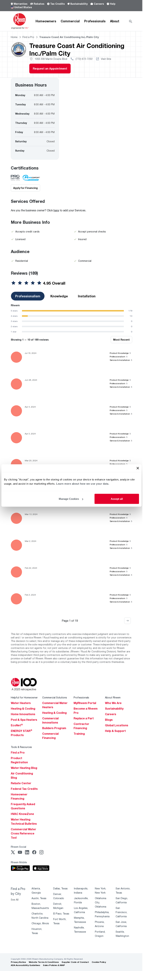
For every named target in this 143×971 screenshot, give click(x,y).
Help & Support (115, 731)
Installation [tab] (87, 296)
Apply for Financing (25, 187)
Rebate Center (21, 783)
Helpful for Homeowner (24, 697)
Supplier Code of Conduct (75, 962)
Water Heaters (21, 703)
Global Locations (116, 725)
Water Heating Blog (24, 768)
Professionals (95, 21)
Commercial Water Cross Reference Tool (23, 833)
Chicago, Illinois (40, 923)
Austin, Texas (39, 898)
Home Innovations (23, 714)
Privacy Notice (18, 962)
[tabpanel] (71, 318)
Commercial (70, 21)
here (56, 210)
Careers (99, 3)
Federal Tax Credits (24, 789)
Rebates (39, 3)
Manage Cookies (69, 498)
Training (79, 733)
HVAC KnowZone (22, 814)
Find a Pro (18, 752)
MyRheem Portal (85, 703)
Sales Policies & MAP (54, 965)
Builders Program (54, 728)
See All (14, 899)
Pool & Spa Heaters (24, 719)
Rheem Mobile (19, 862)
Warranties (20, 3)
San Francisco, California (121, 912)
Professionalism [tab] (27, 296)
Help (112, 3)
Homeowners (46, 21)
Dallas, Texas (60, 888)
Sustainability (79, 3)
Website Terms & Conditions (44, 962)
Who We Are (113, 703)
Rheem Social (18, 846)
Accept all (117, 498)
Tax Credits (57, 3)
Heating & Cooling (23, 708)
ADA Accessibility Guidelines (25, 965)
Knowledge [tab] (59, 296)
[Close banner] (138, 468)
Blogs (109, 719)
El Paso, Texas (61, 913)
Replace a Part (84, 718)
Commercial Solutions (54, 697)
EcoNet (17, 725)
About (114, 21)
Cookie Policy (99, 962)
